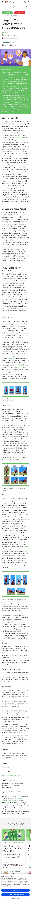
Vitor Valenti (5, 767)
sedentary (5, 215)
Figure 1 (12, 358)
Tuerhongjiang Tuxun (13, 775)
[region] (15, 888)
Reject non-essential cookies (15, 894)
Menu (27, 7)
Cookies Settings (15, 898)
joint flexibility (23, 137)
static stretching (20, 367)
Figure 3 (23, 519)
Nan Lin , (4, 775)
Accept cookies (15, 890)
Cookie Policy (6, 886)
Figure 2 (12, 450)
